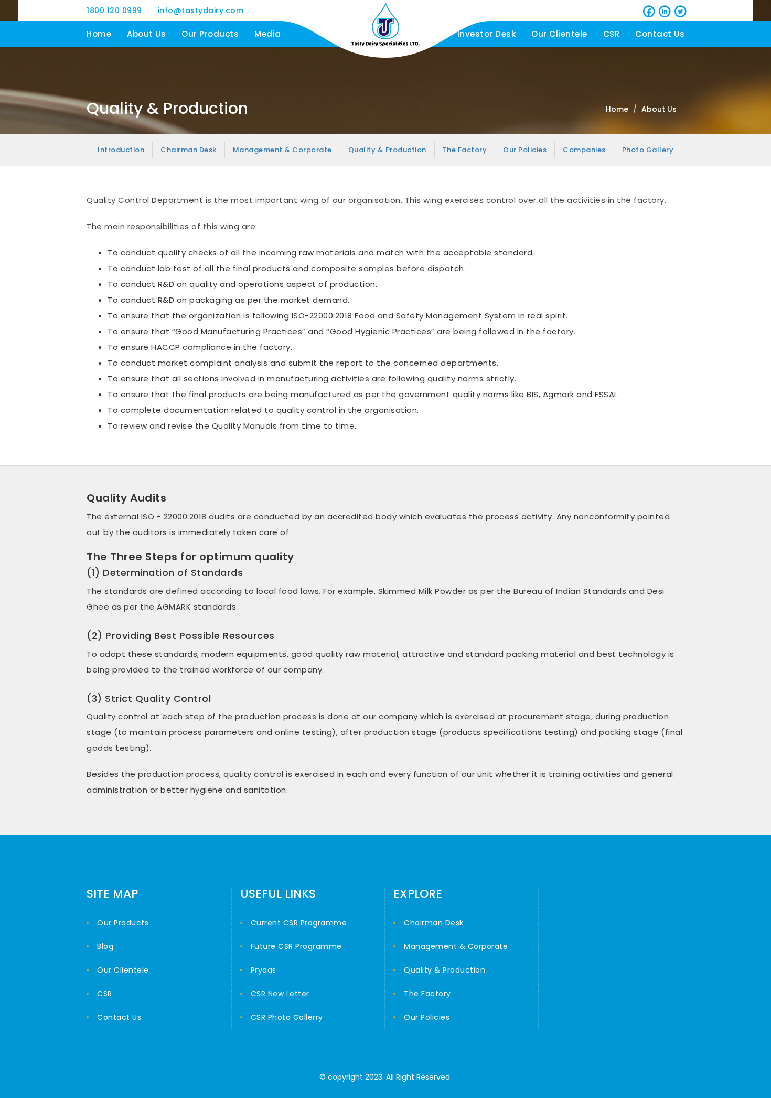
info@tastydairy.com (201, 10)
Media (267, 33)
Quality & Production (387, 150)
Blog (105, 946)
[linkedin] (663, 10)
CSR (611, 33)
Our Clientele (559, 33)
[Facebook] (647, 10)
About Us (146, 33)
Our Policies (525, 150)
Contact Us (659, 33)
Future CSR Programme (296, 946)
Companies (584, 150)
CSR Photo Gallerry (287, 1017)
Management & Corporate (282, 150)
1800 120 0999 (114, 10)
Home (99, 33)
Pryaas (263, 970)
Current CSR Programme (299, 923)
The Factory (465, 150)
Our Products (210, 33)
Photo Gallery (648, 150)
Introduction (121, 150)
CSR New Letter (280, 993)
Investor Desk (486, 33)
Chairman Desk (188, 150)
